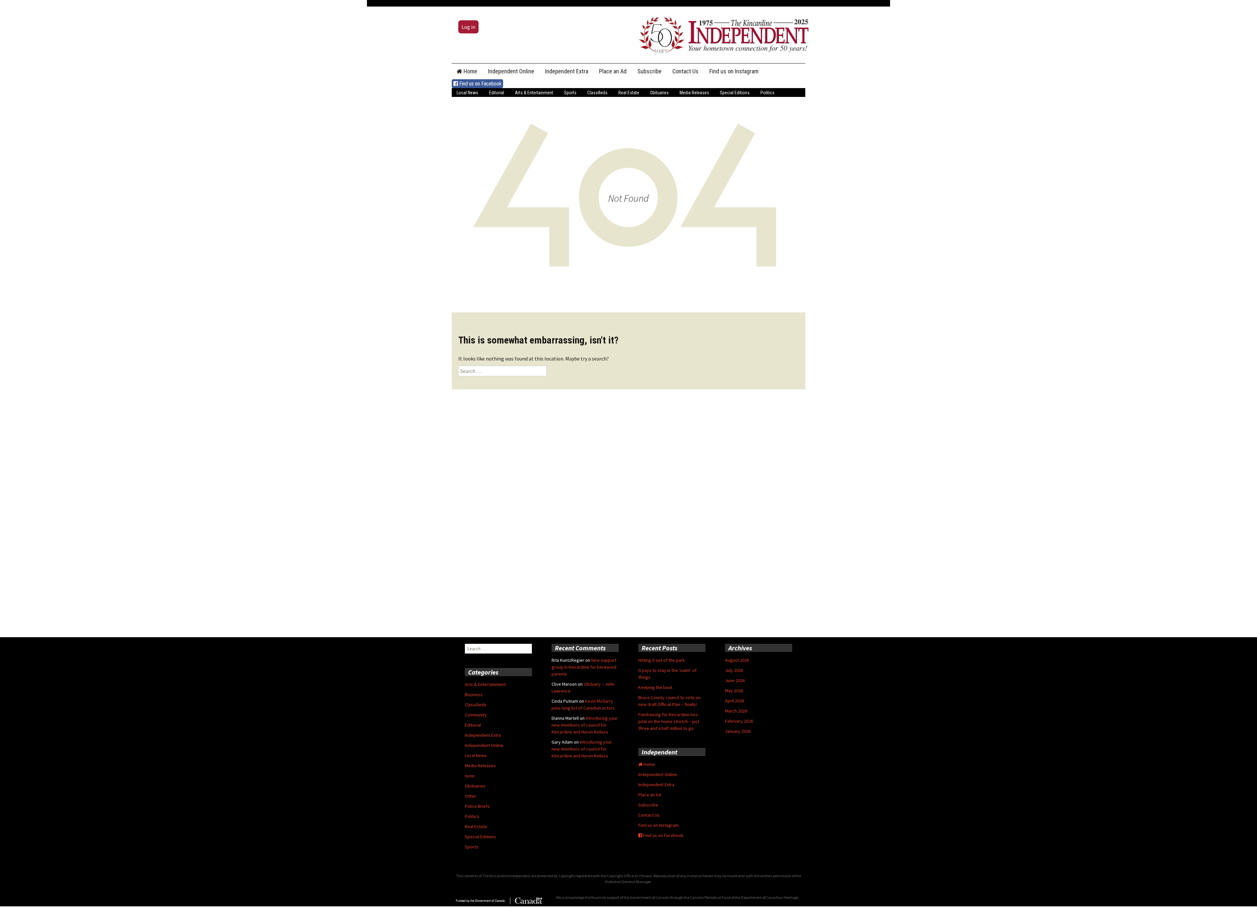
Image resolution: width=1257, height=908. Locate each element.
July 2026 (734, 670)
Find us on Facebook (479, 84)
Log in (468, 27)
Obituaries (659, 92)
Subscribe (649, 71)
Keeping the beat (655, 687)
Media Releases (694, 92)
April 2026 (734, 701)
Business (474, 694)
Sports (570, 92)
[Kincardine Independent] (722, 34)
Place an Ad (613, 71)
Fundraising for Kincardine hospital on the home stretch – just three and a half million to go (668, 721)
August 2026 (737, 660)
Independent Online (511, 71)
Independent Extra (566, 71)
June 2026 (735, 680)
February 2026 (739, 721)
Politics (767, 92)
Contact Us (685, 71)
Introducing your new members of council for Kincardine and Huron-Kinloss (585, 725)
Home (469, 71)
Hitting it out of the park (661, 660)
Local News (467, 92)
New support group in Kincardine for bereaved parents (584, 667)
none (470, 776)
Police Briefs (477, 806)
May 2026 (734, 691)
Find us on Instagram (733, 71)
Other (470, 796)
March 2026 (736, 711)
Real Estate (628, 92)
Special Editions (735, 92)
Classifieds (597, 92)
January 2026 (738, 731)
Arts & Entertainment (534, 92)
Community (476, 715)
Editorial (496, 92)
